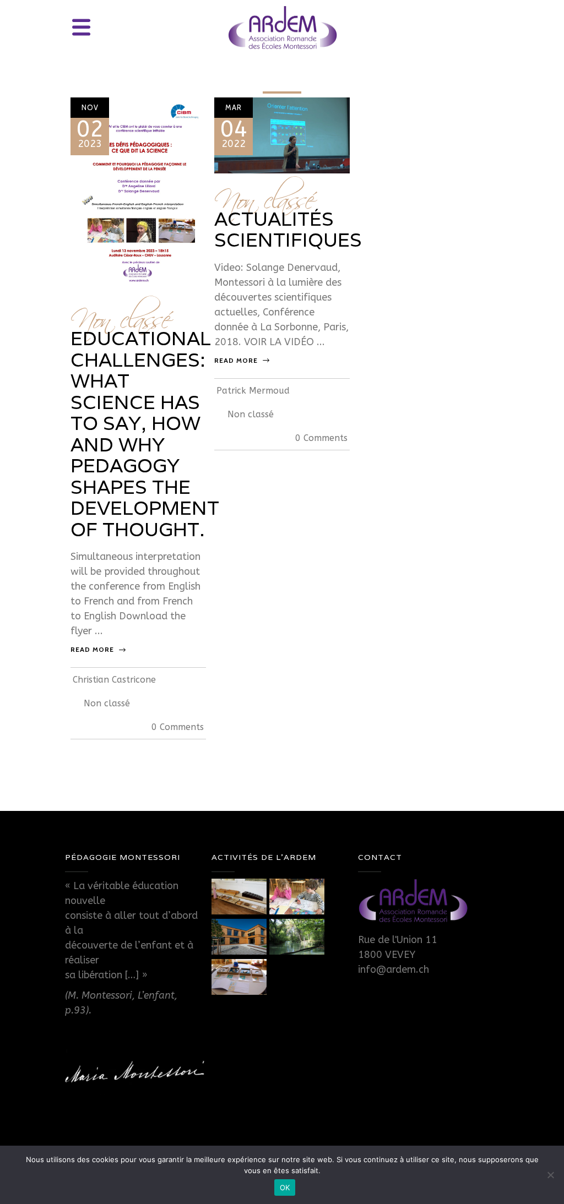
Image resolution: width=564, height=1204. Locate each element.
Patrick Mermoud (253, 390)
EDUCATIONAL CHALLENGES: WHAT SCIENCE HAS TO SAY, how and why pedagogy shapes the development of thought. (144, 433)
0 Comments (177, 727)
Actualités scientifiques (288, 229)
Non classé (120, 314)
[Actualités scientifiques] (282, 134)
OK (285, 1187)
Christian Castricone (114, 679)
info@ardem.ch (393, 969)
